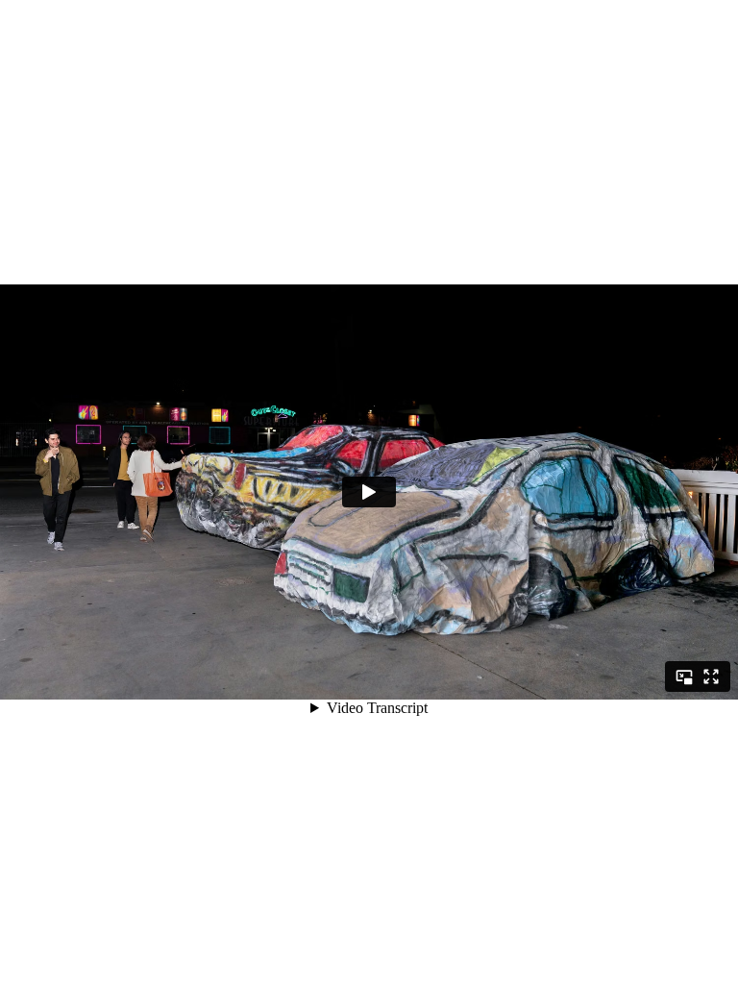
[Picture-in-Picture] (684, 676)
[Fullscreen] (711, 676)
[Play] (369, 492)
